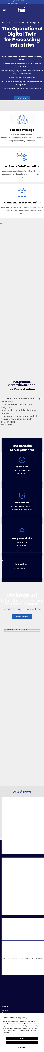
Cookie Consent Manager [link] (10, 1017)
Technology (5, 1013)
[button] (7, 707)
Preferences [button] (7, 1032)
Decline (22, 1043)
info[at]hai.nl (26, 3)
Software (5, 1010)
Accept (22, 1038)
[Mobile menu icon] (4, 10)
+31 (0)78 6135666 (13, 3)
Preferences (22, 1047)
